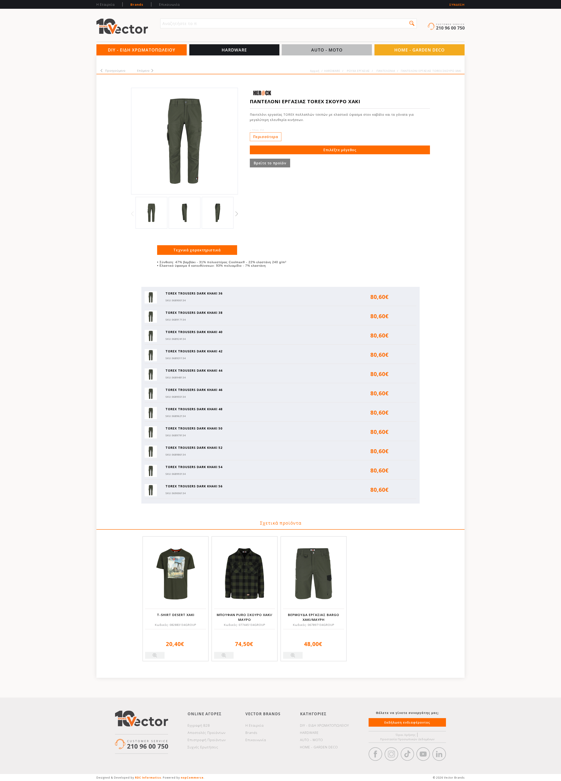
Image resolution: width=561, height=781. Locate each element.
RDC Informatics (148, 777)
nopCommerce (192, 777)
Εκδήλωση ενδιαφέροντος (407, 722)
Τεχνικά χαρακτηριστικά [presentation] (197, 250)
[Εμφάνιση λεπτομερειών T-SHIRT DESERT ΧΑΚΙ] (175, 573)
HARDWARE (234, 50)
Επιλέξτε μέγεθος (339, 149)
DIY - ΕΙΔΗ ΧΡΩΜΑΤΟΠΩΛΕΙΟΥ (141, 50)
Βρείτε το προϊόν (270, 163)
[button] (411, 23)
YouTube (423, 754)
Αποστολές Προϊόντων (206, 732)
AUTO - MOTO (327, 50)
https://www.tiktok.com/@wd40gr (407, 754)
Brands (136, 4)
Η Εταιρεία (105, 4)
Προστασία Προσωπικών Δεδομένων (407, 739)
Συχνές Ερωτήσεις (203, 747)
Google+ (439, 754)
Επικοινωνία (169, 4)
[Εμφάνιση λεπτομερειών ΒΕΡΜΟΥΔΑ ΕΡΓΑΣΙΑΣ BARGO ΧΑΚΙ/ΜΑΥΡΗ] (313, 573)
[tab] (197, 250)
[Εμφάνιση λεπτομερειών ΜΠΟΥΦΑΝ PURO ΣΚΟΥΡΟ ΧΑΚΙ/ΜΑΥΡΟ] (244, 573)
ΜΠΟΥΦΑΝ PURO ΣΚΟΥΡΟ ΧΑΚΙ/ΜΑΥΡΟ (244, 617)
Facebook (375, 754)
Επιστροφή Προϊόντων (207, 740)
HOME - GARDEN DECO (419, 50)
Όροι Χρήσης (406, 735)
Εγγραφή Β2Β (199, 725)
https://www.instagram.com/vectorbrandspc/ (391, 754)
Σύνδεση (457, 4)
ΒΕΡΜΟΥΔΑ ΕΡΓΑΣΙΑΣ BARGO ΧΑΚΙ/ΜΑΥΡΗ (313, 617)
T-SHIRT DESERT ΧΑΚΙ (175, 614)
